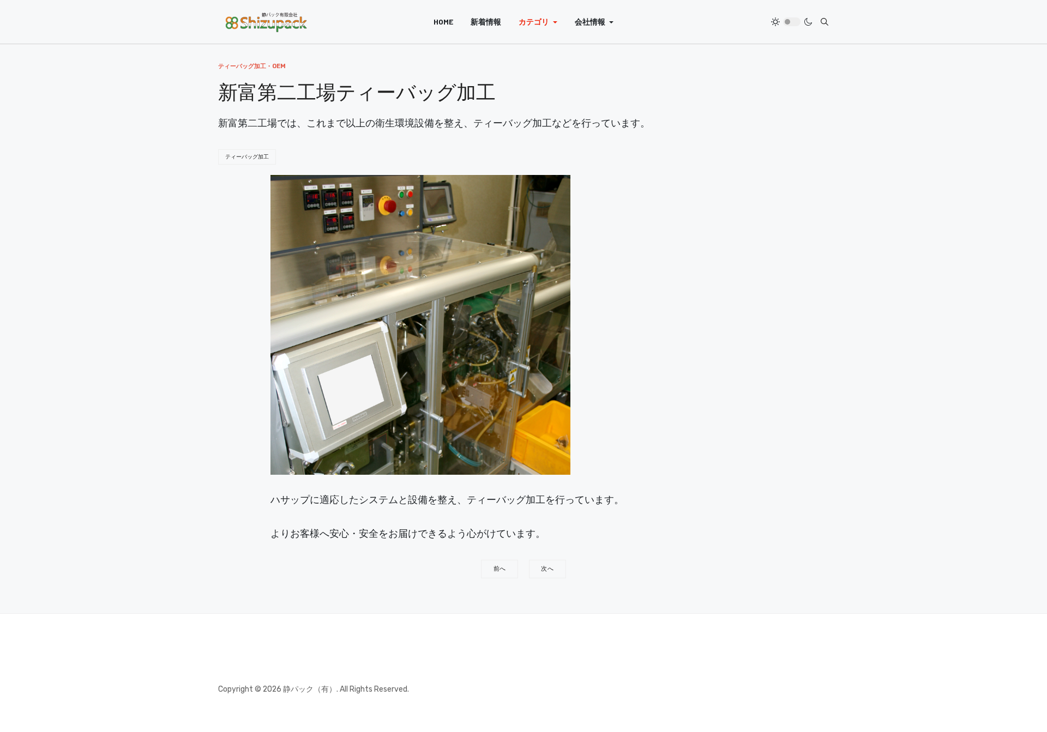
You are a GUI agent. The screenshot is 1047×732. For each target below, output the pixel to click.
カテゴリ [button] (534, 21)
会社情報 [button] (590, 21)
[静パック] (266, 22)
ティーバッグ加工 (247, 157)
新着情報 (486, 21)
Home (443, 21)
